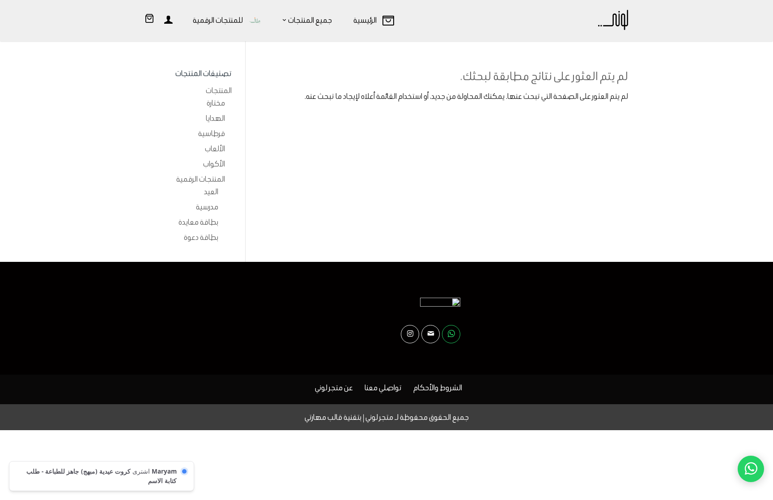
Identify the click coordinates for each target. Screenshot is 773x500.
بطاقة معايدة (198, 222)
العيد (211, 191)
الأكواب (214, 163)
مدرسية (207, 206)
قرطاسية (211, 133)
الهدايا (215, 118)
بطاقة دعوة (201, 237)
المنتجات (219, 90)
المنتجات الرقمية (200, 179)
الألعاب (215, 148)
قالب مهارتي (323, 417)
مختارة (216, 103)
